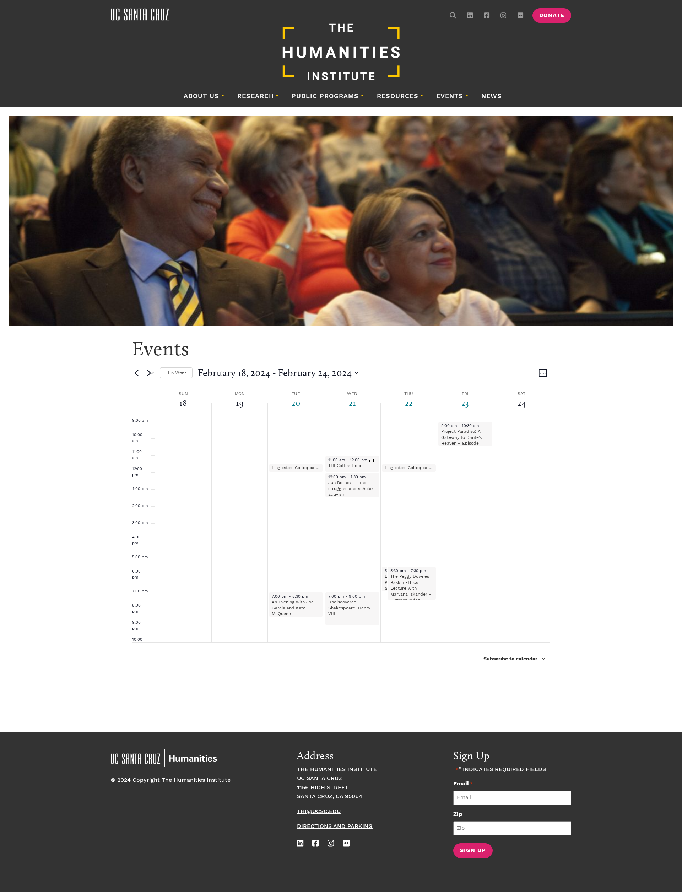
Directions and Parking (335, 826)
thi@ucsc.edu (319, 811)
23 (465, 403)
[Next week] (150, 373)
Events (449, 96)
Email (463, 784)
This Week (176, 372)
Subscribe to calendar (510, 659)
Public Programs (325, 96)
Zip (457, 814)
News (491, 96)
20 (296, 403)
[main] (341, 531)
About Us (201, 96)
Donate (551, 15)
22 (409, 403)
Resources (397, 96)
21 (352, 403)
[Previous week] (136, 373)
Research (255, 96)
